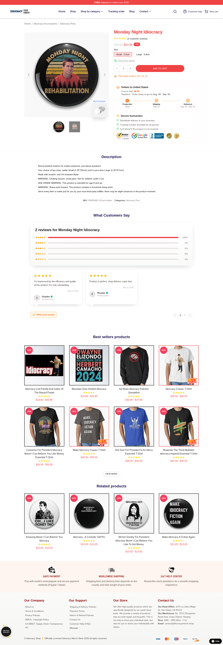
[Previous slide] (29, 75)
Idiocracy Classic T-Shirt (179, 389)
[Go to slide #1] (59, 126)
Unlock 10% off (6, 631)
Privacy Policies (32, 615)
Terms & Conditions (34, 611)
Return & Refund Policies (82, 615)
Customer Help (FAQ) (80, 624)
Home (27, 23)
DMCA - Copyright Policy (37, 619)
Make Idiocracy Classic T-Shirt (89, 450)
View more (111, 474)
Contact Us (75, 619)
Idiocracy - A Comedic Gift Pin (89, 537)
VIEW (44, 382)
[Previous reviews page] (175, 315)
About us (29, 607)
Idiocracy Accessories (45, 23)
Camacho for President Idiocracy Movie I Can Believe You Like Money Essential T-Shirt (44, 454)
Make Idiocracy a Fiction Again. (179, 537)
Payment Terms (77, 611)
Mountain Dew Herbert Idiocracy (89, 389)
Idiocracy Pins (67, 23)
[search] (175, 11)
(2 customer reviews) (137, 38)
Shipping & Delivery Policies (83, 607)
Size (116, 49)
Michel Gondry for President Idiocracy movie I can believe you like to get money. (133, 541)
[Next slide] (104, 75)
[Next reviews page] (190, 315)
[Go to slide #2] (74, 126)
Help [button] (217, 641)
